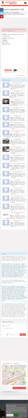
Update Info (22, 75)
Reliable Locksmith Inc (17, 220)
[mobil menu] (25, 3)
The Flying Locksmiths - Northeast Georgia (17, 213)
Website (5, 40)
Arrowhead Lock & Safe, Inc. (17, 171)
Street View (16, 363)
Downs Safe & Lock (17, 115)
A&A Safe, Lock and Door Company (17, 196)
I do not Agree (10, 415)
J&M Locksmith (17, 138)
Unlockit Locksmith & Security (17, 204)
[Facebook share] (1, 10)
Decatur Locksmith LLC (17, 147)
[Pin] (1, 16)
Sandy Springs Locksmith (17, 187)
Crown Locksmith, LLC (17, 99)
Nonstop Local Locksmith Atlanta (17, 122)
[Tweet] (1, 13)
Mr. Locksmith (17, 179)
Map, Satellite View (7, 363)
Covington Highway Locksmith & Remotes (17, 131)
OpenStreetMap (18, 384)
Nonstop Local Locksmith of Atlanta (17, 163)
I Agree (16, 415)
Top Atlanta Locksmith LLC (17, 91)
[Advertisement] (14, 23)
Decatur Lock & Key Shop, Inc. (17, 82)
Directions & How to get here (19, 388)
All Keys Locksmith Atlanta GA (17, 155)
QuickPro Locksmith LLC (17, 107)
